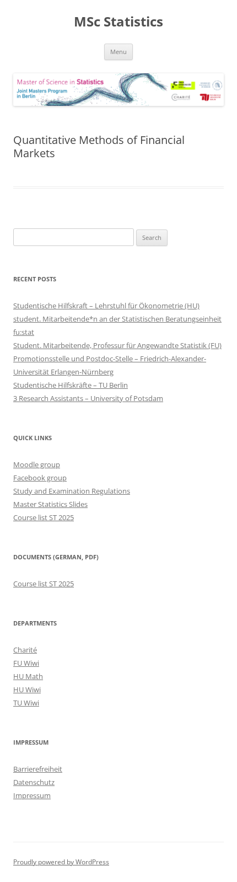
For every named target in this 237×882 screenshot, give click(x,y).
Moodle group (36, 464)
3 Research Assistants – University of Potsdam (88, 398)
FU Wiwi (26, 663)
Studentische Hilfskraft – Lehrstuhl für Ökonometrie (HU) (106, 306)
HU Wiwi (27, 689)
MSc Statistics (118, 21)
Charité (25, 650)
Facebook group (40, 478)
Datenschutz (34, 782)
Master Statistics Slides (50, 504)
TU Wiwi (26, 703)
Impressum (32, 795)
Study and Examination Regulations (71, 491)
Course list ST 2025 (43, 517)
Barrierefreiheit (37, 769)
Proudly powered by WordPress (61, 862)
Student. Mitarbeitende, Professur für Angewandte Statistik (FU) (117, 345)
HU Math (28, 676)
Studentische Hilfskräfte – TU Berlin (70, 385)
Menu (118, 51)
